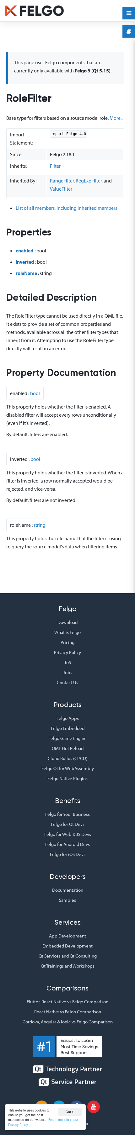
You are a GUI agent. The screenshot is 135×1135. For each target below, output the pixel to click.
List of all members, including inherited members (66, 208)
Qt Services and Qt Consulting (68, 956)
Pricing (67, 642)
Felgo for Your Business (67, 814)
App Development (67, 936)
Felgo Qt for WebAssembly (67, 768)
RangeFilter (62, 180)
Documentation (67, 890)
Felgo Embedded (67, 728)
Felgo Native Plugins (67, 778)
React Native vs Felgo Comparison (67, 1012)
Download (67, 622)
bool (35, 393)
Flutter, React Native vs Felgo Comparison (67, 1002)
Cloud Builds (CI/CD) (67, 758)
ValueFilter (61, 189)
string (40, 525)
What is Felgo (67, 632)
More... (116, 118)
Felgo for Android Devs (67, 844)
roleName (26, 273)
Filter (55, 166)
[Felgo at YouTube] (93, 1107)
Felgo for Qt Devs (67, 824)
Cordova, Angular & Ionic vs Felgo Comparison (68, 1022)
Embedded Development (67, 946)
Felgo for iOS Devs (67, 854)
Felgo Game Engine (67, 738)
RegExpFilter (89, 180)
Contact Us (67, 682)
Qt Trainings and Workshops (67, 966)
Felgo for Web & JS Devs (67, 834)
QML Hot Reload (68, 748)
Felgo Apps (68, 718)
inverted (25, 262)
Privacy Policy (67, 652)
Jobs (67, 672)
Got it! (70, 1111)
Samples (67, 900)
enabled (25, 250)
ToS (67, 662)
